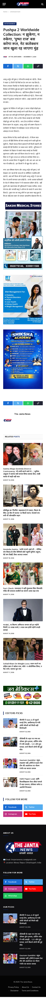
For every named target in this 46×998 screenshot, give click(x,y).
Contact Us (36, 987)
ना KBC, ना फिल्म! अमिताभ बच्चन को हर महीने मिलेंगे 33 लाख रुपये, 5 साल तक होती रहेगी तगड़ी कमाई (21, 627)
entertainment (15, 12)
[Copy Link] (38, 66)
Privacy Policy (13, 987)
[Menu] (4, 4)
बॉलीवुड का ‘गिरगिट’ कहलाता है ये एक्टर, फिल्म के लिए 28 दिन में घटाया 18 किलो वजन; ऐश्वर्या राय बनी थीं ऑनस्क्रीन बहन (21, 513)
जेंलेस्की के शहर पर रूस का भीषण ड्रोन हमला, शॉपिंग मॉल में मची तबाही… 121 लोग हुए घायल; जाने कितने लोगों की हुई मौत (31, 744)
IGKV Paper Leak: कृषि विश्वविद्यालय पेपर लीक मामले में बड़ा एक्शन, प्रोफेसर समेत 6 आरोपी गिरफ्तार (31, 783)
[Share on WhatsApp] (28, 66)
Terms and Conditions (30, 991)
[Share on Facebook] (8, 66)
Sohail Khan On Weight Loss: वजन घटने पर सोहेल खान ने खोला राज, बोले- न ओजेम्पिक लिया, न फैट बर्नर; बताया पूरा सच (22, 666)
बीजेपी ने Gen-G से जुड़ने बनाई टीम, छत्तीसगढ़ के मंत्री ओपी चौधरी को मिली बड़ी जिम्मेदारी (30, 723)
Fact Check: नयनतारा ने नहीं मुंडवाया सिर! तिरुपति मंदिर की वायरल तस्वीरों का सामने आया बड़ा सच (22, 589)
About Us (25, 987)
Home (5, 12)
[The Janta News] (23, 4)
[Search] (42, 4)
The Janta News (16, 56)
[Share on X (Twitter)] (18, 66)
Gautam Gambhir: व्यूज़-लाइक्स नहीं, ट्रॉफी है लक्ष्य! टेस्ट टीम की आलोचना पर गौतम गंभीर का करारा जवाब (31, 764)
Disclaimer (14, 991)
